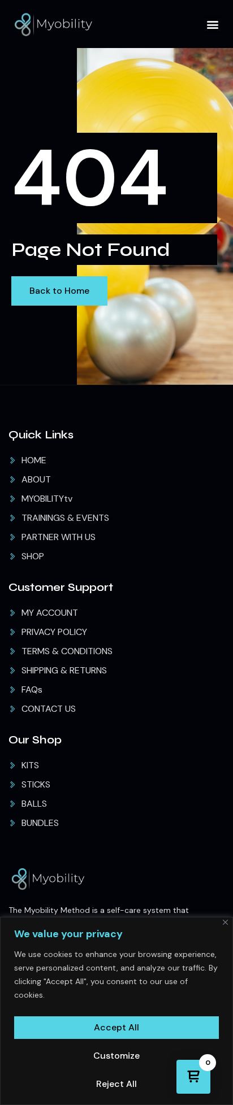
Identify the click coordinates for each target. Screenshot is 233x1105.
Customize (116, 1056)
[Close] (225, 922)
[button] (212, 24)
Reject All (116, 1084)
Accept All (116, 1027)
